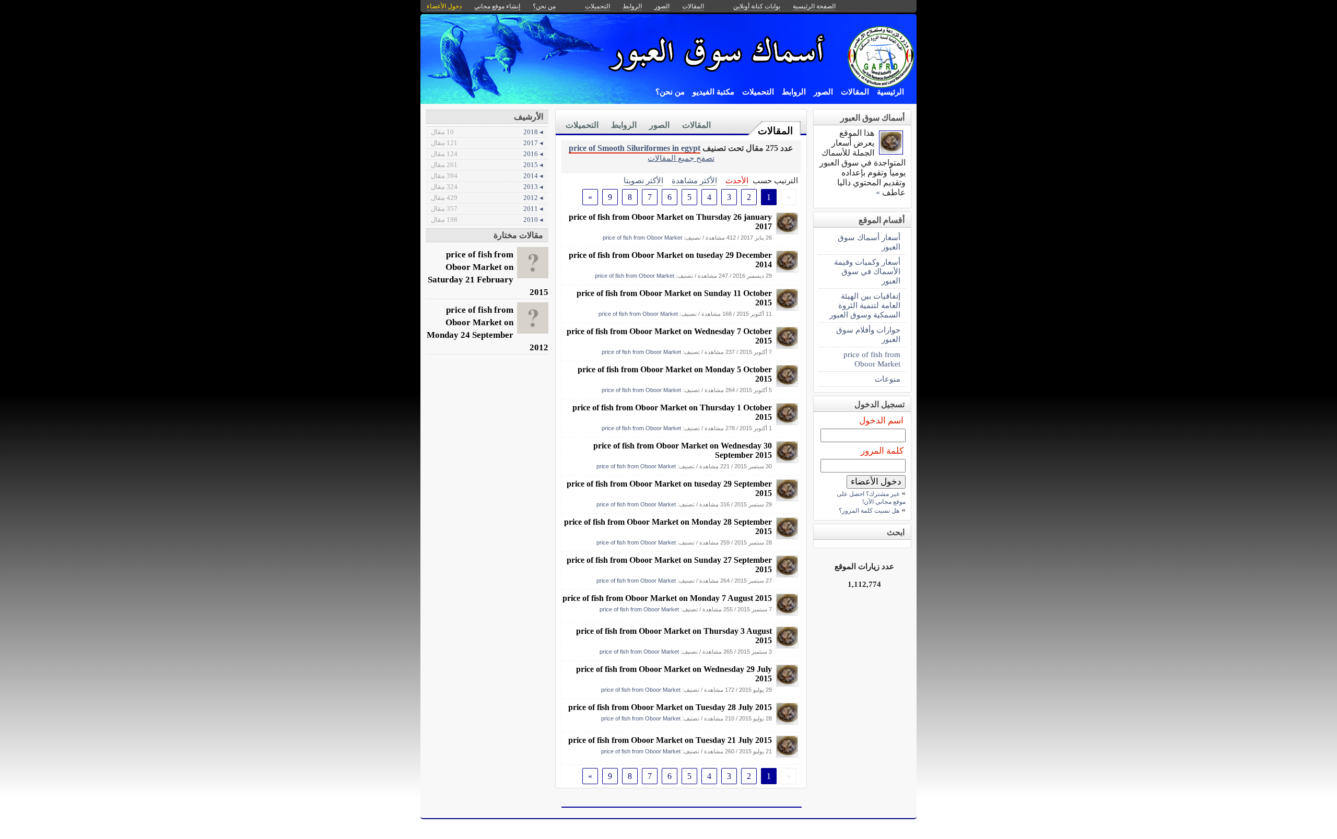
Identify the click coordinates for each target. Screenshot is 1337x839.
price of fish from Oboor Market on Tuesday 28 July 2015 (670, 707)
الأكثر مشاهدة (694, 180)
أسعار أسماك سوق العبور (869, 242)
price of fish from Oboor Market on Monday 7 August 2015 (667, 598)
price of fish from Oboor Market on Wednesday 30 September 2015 (682, 450)
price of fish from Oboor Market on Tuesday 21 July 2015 (670, 740)
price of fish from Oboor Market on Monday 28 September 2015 (668, 526)
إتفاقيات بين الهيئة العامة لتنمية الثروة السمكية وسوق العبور (864, 305)
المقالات (855, 92)
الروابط (794, 92)
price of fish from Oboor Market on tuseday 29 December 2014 (670, 260)
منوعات (887, 378)
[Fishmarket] (787, 231)
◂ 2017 (487, 143)
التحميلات (758, 92)
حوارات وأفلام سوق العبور (868, 334)
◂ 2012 (487, 198)
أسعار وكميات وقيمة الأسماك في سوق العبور (867, 271)
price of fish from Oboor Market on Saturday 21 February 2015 (488, 273)
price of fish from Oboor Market (642, 237)
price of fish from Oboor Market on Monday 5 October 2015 (675, 374)
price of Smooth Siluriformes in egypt (634, 148)
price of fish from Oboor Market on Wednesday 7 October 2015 (669, 336)
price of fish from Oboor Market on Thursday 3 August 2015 (674, 636)
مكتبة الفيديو (713, 92)
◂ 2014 (487, 176)
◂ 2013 (487, 187)
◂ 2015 (487, 165)
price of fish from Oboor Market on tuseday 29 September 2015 (669, 488)
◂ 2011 (487, 208)
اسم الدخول (881, 421)
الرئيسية (890, 92)
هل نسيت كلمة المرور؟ (869, 510)
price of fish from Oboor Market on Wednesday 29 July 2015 (674, 674)
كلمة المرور (882, 451)
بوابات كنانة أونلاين (756, 6)
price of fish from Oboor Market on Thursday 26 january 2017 (670, 221)
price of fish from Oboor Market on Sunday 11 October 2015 (674, 298)
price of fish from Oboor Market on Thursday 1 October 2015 (672, 412)
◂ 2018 (487, 132)
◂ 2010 (487, 219)
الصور (823, 92)
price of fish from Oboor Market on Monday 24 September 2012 (487, 328)
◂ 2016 (487, 154)
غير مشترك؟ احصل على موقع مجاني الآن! (871, 497)
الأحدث (736, 180)
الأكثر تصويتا (643, 180)
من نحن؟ (670, 92)
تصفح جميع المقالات (681, 157)
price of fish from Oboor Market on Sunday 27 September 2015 (669, 565)
